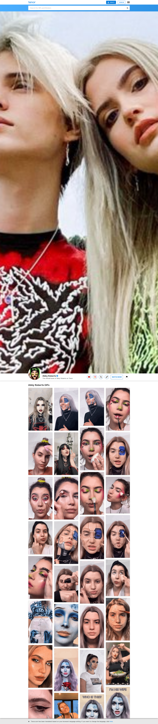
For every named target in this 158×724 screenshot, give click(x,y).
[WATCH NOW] (117, 379)
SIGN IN (121, 2)
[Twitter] (101, 379)
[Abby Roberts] (107, 379)
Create (112, 2)
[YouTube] (89, 379)
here (111, 721)
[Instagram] (95, 379)
